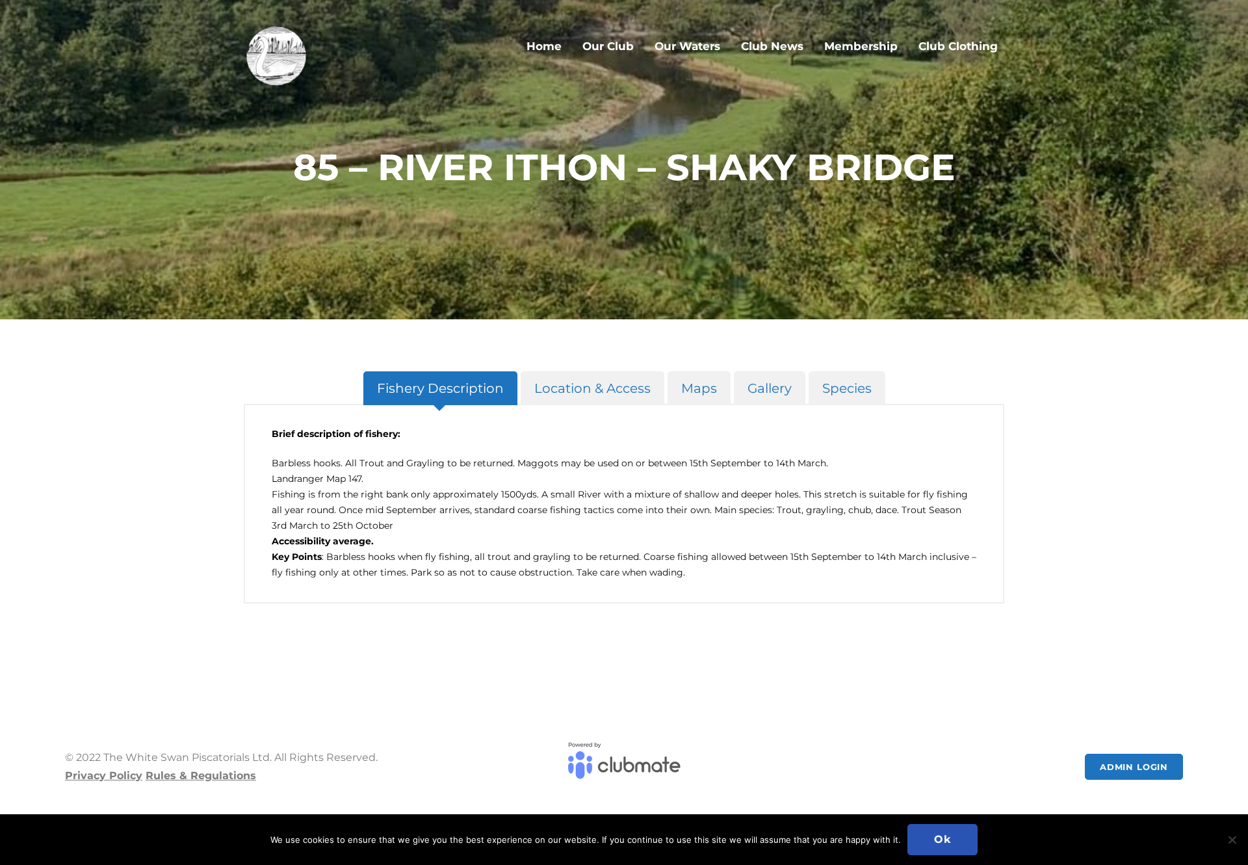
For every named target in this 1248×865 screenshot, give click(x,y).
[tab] (440, 388)
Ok (942, 839)
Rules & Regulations (201, 775)
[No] (1231, 839)
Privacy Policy (103, 775)
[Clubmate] (623, 767)
